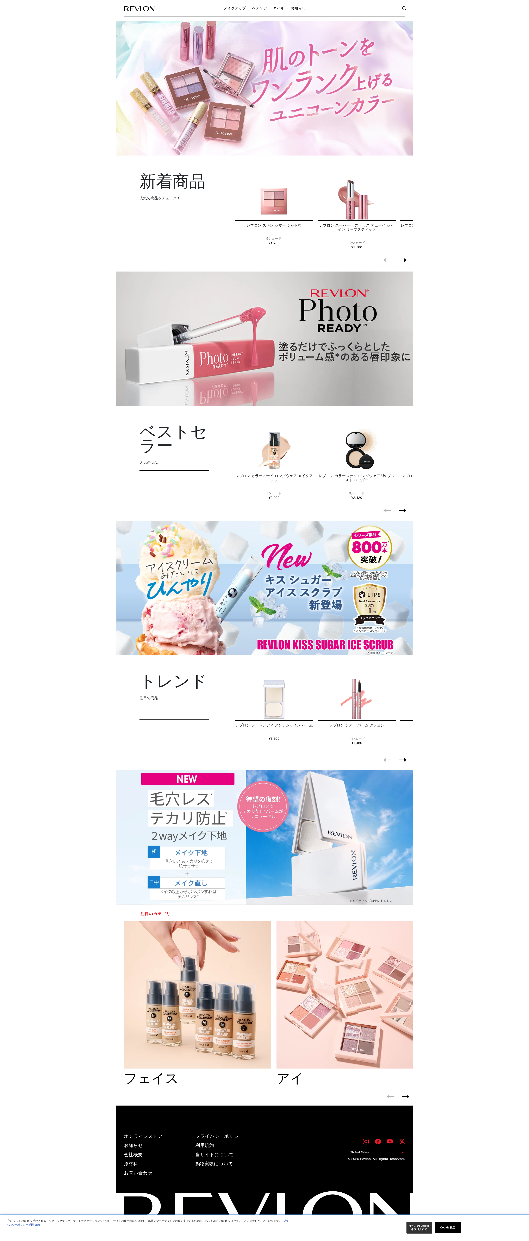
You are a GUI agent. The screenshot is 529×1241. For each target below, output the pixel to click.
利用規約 (204, 1145)
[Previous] (387, 260)
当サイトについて (214, 1155)
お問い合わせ (138, 1173)
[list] (323, 213)
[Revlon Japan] (139, 8)
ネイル (278, 9)
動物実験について (214, 1164)
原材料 (131, 1164)
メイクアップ (235, 9)
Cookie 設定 (447, 1227)
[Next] (402, 260)
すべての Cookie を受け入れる (419, 1227)
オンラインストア (143, 1136)
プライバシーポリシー (219, 1136)
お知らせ (298, 9)
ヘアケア (259, 9)
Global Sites (359, 1152)
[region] (264, 1228)
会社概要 (133, 1155)
